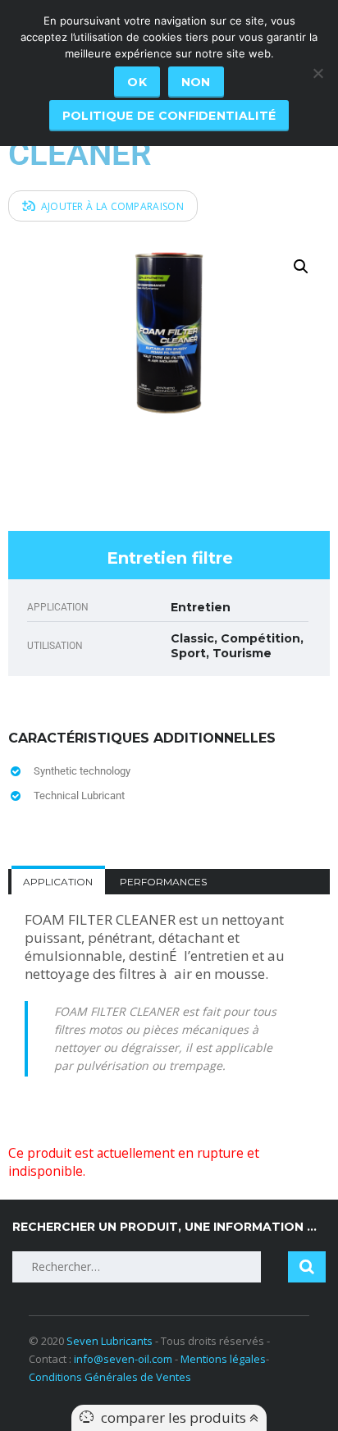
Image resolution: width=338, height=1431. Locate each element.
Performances (163, 882)
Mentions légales (223, 1358)
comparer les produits (175, 1417)
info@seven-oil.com (123, 1358)
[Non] (317, 73)
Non (196, 82)
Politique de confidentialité (169, 115)
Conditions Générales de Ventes (110, 1376)
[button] (301, 266)
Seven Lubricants (109, 1340)
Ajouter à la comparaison (112, 206)
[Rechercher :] (136, 1266)
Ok (137, 82)
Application (58, 882)
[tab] (58, 881)
